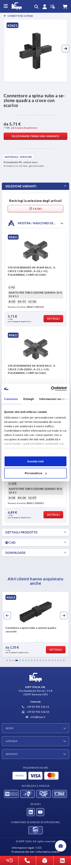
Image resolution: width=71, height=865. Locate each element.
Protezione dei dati (23, 851)
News (10, 728)
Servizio (12, 754)
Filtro (37, 208)
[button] (65, 48)
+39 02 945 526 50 (37, 711)
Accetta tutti (35, 461)
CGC (39, 847)
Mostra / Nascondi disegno (40, 223)
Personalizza (33, 473)
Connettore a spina (20, 16)
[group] (35, 624)
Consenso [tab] (11, 398)
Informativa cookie (47, 851)
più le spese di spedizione (24, 128)
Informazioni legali (23, 847)
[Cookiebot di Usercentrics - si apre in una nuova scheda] (51, 388)
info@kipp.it (37, 716)
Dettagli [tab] (28, 398)
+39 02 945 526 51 (37, 706)
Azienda (11, 741)
